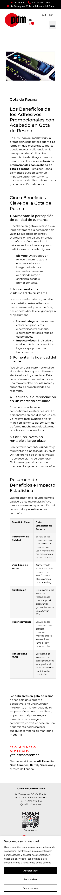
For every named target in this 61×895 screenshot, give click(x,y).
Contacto (35, 804)
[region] (30, 865)
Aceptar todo (30, 870)
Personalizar (30, 879)
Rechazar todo (30, 888)
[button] (52, 25)
